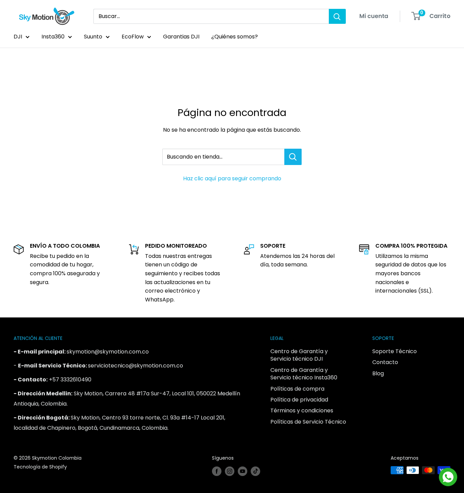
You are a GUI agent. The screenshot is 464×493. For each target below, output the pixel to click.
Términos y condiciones (301, 410)
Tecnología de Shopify (40, 466)
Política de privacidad (299, 400)
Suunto (93, 36)
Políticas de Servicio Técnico (308, 422)
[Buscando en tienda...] (293, 157)
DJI (18, 36)
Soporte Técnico (394, 351)
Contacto (385, 362)
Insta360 (53, 36)
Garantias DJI (181, 36)
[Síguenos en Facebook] (216, 471)
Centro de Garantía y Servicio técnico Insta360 (303, 373)
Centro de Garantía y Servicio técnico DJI (299, 355)
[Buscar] (337, 16)
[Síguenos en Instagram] (229, 471)
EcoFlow (133, 36)
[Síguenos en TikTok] (255, 471)
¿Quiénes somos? (234, 36)
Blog (378, 373)
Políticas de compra (297, 389)
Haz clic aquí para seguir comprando (232, 178)
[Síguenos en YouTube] (242, 471)
